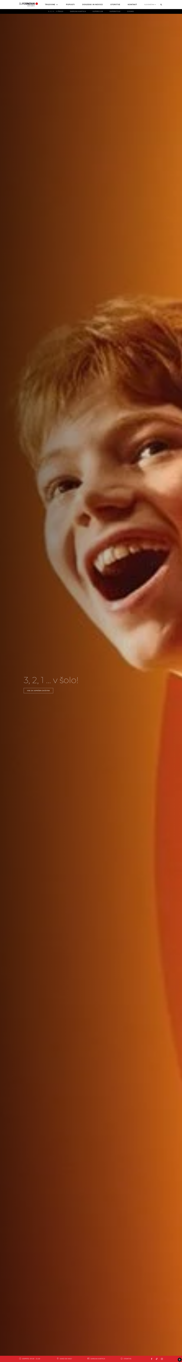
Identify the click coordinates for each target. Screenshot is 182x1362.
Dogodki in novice (92, 4)
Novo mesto (31, 6)
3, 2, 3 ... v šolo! (55, 11)
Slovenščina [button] (149, 4)
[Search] (160, 4)
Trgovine (50, 4)
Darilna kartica (78, 11)
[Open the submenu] (57, 4)
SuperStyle (115, 11)
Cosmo (130, 11)
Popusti (70, 4)
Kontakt (132, 4)
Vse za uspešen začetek (38, 691)
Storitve (115, 4)
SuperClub (98, 11)
